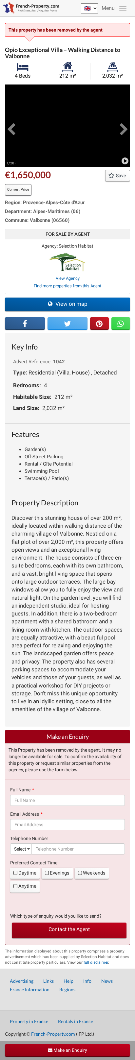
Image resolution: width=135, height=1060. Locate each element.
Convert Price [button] (18, 189)
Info (87, 981)
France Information (29, 989)
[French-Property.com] (29, 8)
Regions (67, 989)
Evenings (59, 873)
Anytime (27, 886)
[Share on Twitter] (67, 323)
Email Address (24, 814)
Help (68, 981)
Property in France (29, 1021)
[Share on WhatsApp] (120, 323)
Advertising (21, 981)
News (107, 981)
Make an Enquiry (69, 1050)
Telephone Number (29, 838)
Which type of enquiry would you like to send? (56, 916)
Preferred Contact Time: (34, 862)
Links (48, 981)
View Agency (68, 278)
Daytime (27, 873)
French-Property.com (53, 1034)
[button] (11, 125)
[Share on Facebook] (25, 323)
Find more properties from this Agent (67, 285)
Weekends (94, 873)
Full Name (20, 789)
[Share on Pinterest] (99, 323)
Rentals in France (75, 1021)
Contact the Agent (69, 929)
